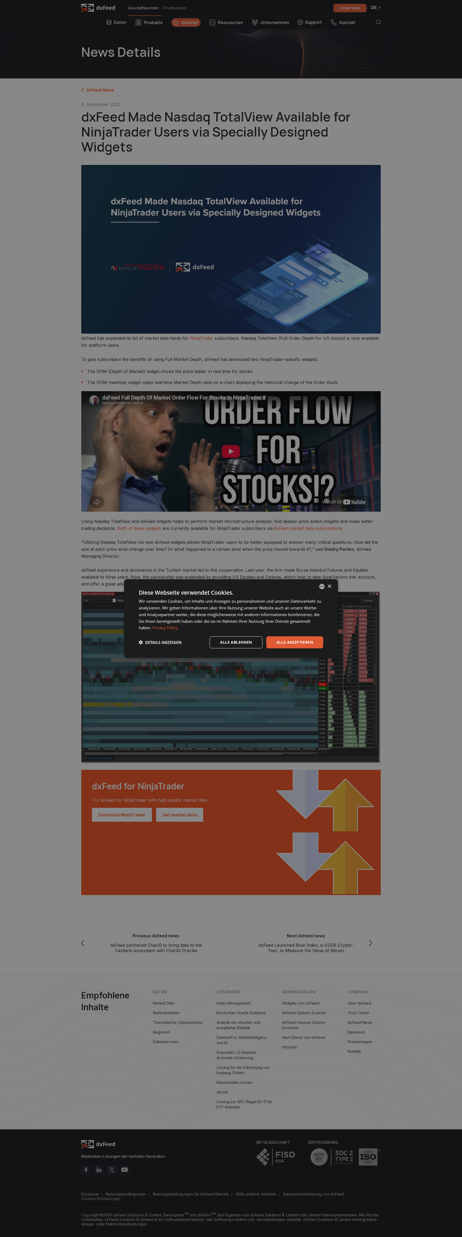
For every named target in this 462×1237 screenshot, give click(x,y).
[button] (160, 642)
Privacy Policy (165, 627)
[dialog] (231, 618)
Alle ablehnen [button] (236, 642)
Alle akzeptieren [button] (294, 642)
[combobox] (322, 586)
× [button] (329, 586)
